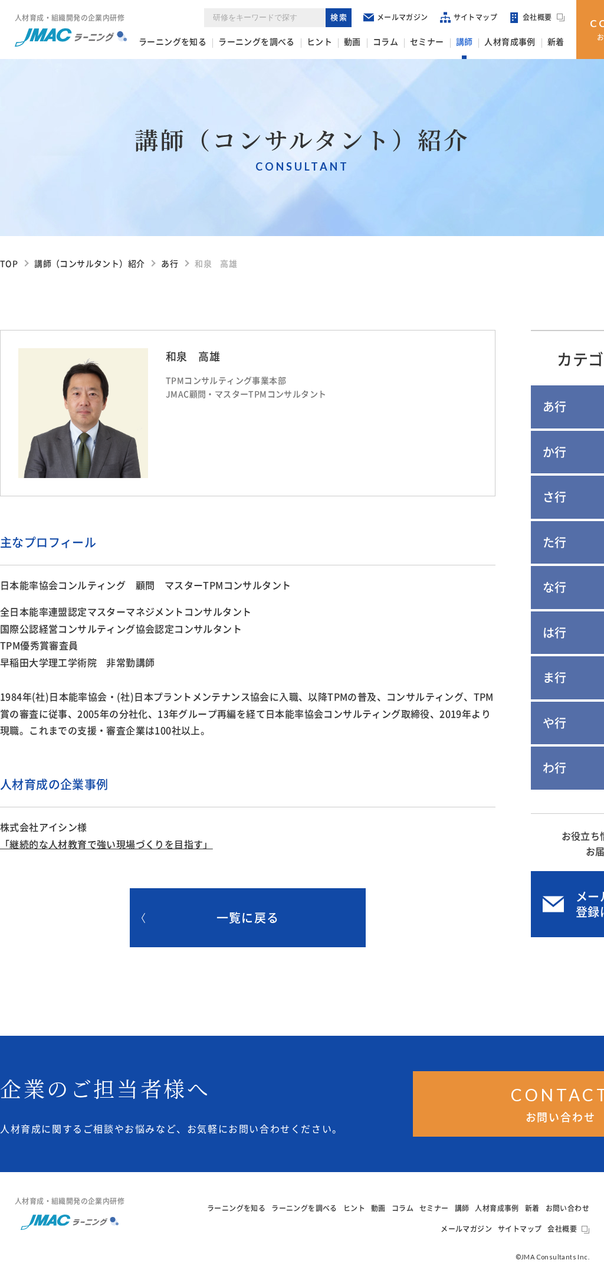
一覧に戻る (247, 918)
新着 (555, 42)
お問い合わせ (567, 1208)
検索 (339, 17)
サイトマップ (475, 17)
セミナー (427, 42)
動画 (352, 42)
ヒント (319, 42)
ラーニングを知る (172, 42)
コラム (385, 42)
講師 (464, 42)
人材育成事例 (509, 42)
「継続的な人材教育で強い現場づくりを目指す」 (106, 844)
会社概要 (537, 17)
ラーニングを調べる (256, 42)
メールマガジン (402, 17)
